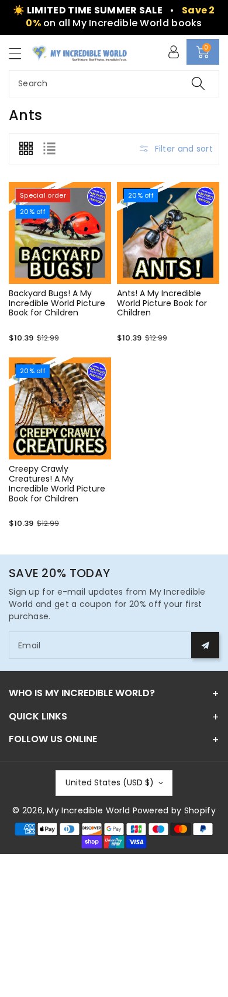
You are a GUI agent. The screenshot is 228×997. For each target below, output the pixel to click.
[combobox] (114, 84)
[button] (20, 53)
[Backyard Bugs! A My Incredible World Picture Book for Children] (60, 233)
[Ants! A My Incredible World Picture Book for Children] (168, 233)
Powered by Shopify (174, 810)
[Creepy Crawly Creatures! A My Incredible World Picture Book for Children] (60, 408)
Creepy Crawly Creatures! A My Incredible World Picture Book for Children (57, 483)
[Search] (198, 84)
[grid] (25, 148)
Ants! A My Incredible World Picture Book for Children (162, 303)
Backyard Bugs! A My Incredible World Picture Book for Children (57, 303)
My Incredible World (88, 810)
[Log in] (173, 52)
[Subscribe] (205, 645)
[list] (49, 148)
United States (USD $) (109, 782)
